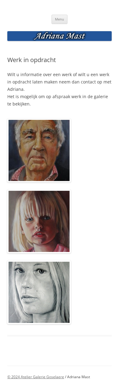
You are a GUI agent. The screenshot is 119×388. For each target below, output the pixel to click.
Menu (59, 19)
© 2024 (14, 376)
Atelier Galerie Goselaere (42, 376)
